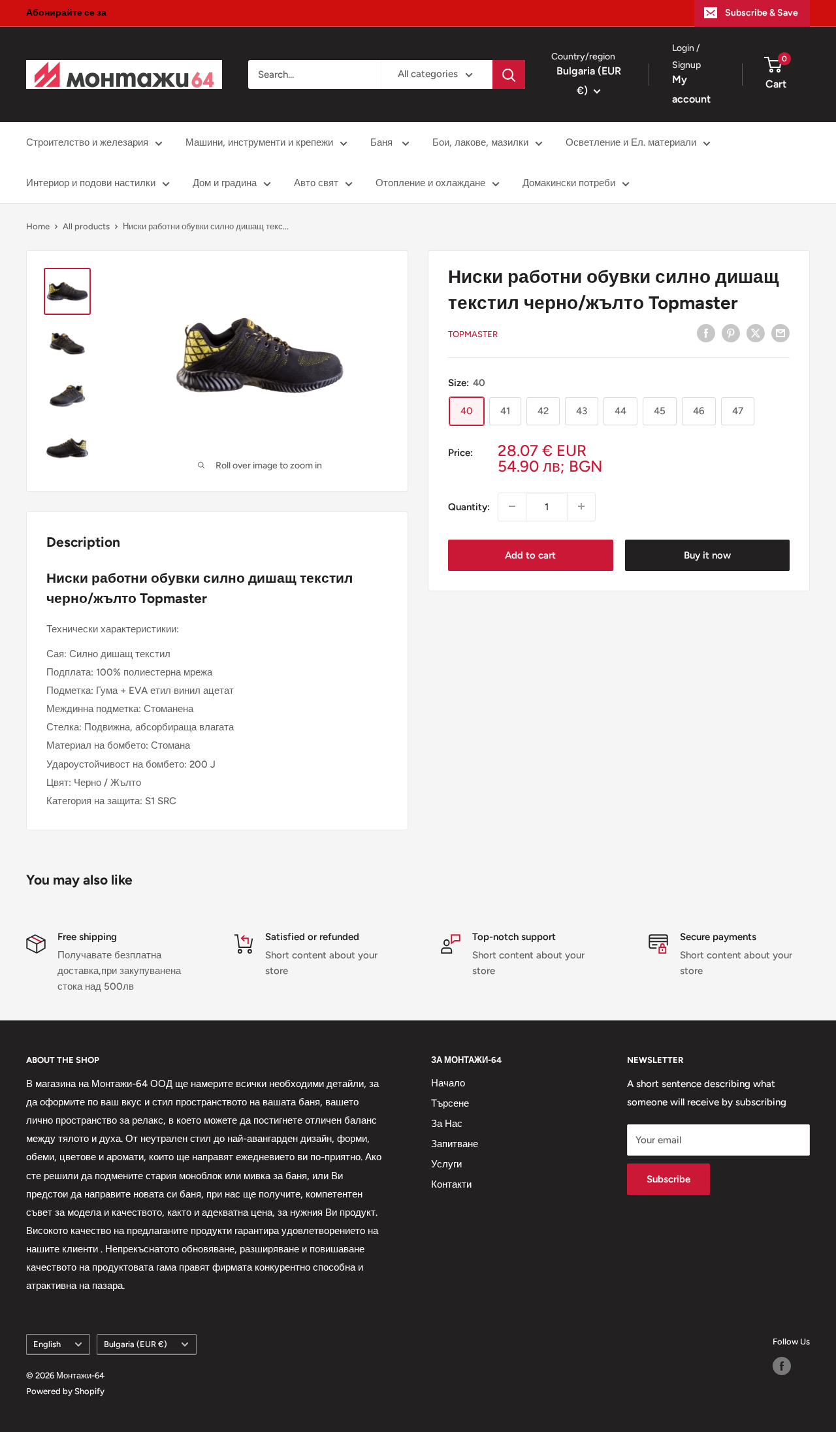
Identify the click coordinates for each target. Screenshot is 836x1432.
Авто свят (316, 183)
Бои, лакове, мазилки (480, 142)
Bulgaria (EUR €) (135, 1344)
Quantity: (469, 506)
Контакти (451, 1184)
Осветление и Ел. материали (631, 142)
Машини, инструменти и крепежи (259, 142)
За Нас (446, 1124)
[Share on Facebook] (706, 332)
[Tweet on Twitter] (756, 332)
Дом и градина (225, 183)
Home (38, 226)
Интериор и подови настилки (90, 183)
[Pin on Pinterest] (731, 332)
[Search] (508, 74)
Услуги (446, 1164)
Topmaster (473, 334)
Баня (382, 142)
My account (691, 90)
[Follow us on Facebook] (782, 1366)
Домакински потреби (568, 183)
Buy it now (707, 555)
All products (86, 226)
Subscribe (668, 1179)
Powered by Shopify (65, 1391)
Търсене (450, 1103)
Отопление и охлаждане (430, 183)
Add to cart (530, 555)
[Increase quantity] (581, 506)
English (47, 1344)
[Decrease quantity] (512, 506)
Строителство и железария (87, 142)
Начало (448, 1083)
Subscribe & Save (761, 12)
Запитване (454, 1144)
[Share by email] (780, 332)
